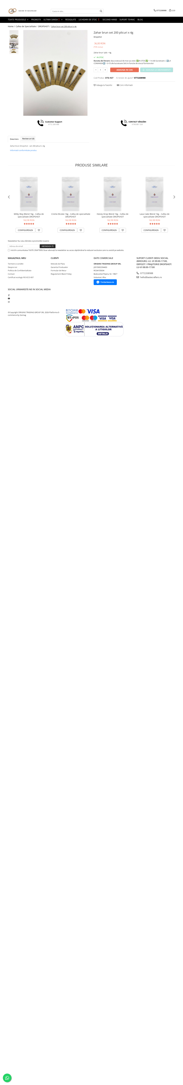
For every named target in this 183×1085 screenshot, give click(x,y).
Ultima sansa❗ (52, 19)
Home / (11, 26)
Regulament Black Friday (61, 274)
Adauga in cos (125, 69)
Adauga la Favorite (104, 85)
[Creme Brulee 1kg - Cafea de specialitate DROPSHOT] (70, 191)
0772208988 (146, 273)
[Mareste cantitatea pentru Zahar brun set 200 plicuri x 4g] (105, 70)
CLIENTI (55, 258)
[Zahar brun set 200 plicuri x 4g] (55, 73)
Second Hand (110, 19)
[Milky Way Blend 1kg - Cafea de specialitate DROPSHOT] (28, 191)
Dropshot (98, 37)
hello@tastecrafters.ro (151, 277)
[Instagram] (9, 302)
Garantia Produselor (59, 267)
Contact (11, 274)
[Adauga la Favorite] (39, 230)
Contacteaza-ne (107, 282)
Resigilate (70, 19)
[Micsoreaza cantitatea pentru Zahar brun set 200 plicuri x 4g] (96, 70)
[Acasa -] (22, 11)
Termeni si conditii (15, 263)
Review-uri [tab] (28, 138)
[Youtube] (9, 298)
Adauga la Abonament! (158, 69)
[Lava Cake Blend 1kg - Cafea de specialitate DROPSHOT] (154, 191)
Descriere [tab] (14, 139)
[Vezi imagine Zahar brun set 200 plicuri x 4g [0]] (14, 36)
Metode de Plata (58, 263)
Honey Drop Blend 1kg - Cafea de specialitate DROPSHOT (112, 215)
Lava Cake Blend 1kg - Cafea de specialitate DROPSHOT (154, 215)
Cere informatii (126, 85)
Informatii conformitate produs (23, 150)
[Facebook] (9, 295)
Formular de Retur (58, 270)
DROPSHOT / (44, 26)
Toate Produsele (17, 19)
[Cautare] (101, 11)
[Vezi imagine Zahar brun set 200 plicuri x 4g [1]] (14, 48)
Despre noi (12, 267)
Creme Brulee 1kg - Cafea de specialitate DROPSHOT (70, 215)
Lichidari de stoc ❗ (89, 19)
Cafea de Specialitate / (27, 26)
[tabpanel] (55, 73)
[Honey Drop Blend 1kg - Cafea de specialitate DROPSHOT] (112, 191)
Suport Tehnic (127, 19)
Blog (140, 19)
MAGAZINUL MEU (17, 258)
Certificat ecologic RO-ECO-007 (21, 277)
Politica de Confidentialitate (19, 270)
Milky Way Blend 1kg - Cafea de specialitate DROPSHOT (29, 215)
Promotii (36, 19)
